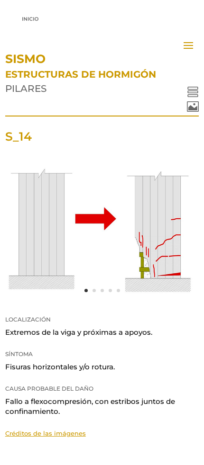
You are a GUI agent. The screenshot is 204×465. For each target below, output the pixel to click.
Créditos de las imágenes (45, 433)
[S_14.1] (102, 299)
